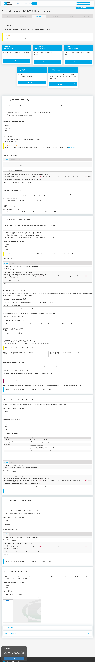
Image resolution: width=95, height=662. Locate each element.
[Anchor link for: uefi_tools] (12, 26)
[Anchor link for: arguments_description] (20, 433)
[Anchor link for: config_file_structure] (11, 325)
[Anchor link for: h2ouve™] (44, 47)
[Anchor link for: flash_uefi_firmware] (18, 155)
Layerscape (27, 3)
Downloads (55, 16)
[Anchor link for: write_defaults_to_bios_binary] (24, 362)
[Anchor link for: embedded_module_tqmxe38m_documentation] (53, 11)
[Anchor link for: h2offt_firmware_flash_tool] (30, 100)
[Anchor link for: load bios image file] (21, 628)
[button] (47, 628)
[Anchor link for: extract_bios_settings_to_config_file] (28, 299)
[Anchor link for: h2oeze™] (59, 69)
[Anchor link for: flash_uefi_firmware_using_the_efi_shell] (23, 162)
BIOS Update (23, 16)
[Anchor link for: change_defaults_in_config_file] (24, 320)
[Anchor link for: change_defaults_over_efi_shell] (25, 290)
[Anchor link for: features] (9, 109)
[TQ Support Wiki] (10, 3)
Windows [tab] (13, 159)
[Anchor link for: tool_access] (10, 35)
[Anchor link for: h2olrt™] (74, 47)
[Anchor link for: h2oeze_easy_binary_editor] (30, 571)
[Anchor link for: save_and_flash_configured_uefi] (26, 190)
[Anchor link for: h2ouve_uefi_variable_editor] (32, 220)
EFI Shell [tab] (6, 159)
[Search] (90, 3)
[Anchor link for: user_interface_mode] (18, 529)
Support (28, 38)
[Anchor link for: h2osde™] (28, 69)
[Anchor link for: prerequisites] (13, 136)
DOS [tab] (12, 462)
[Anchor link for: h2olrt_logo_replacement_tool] (35, 399)
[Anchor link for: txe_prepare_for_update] (18, 145)
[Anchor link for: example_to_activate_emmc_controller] (18, 338)
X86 (18, 3)
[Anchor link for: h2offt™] (12, 47)
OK (14, 658)
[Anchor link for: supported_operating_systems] (25, 121)
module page (71, 147)
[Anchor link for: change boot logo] (19, 633)
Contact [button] (34, 3)
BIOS (8, 16)
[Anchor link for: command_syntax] (10, 368)
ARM (21, 3)
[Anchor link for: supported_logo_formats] (20, 419)
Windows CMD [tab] (25, 534)
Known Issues (85, 16)
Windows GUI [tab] (14, 534)
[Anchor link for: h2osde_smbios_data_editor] (32, 501)
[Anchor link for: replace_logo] (13, 458)
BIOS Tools (38, 16)
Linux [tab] (20, 159)
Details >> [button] (14, 61)
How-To (71, 16)
